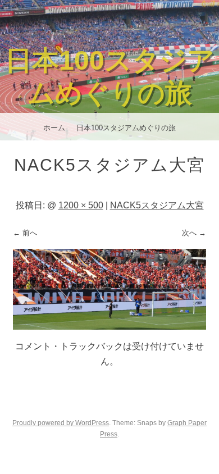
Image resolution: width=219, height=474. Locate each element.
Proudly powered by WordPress (60, 423)
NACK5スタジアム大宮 (157, 205)
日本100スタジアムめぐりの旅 (126, 128)
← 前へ (25, 233)
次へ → (194, 233)
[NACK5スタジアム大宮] (110, 326)
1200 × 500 (80, 205)
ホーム (54, 128)
